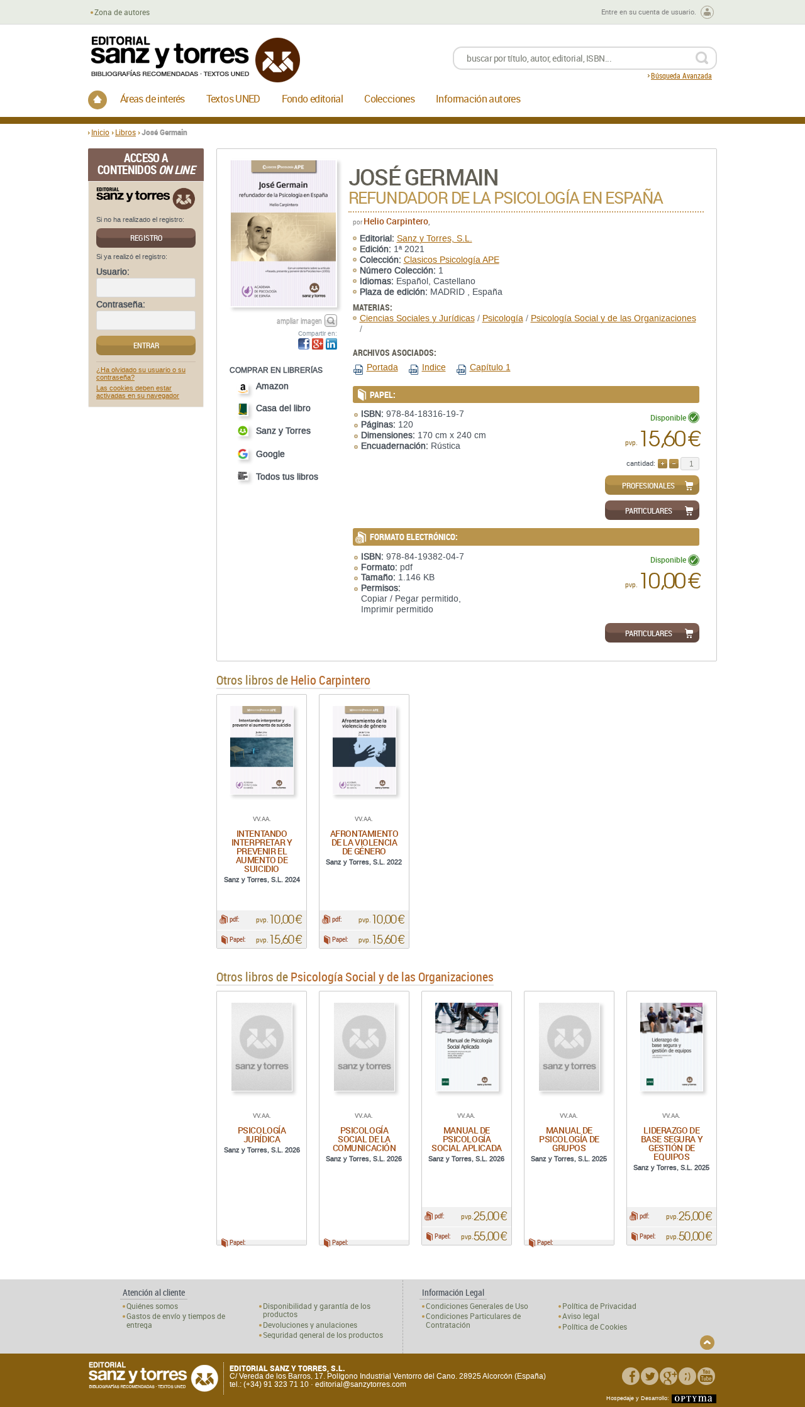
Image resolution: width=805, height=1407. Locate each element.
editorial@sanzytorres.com (360, 1384)
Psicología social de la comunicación (364, 1139)
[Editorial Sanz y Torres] (195, 59)
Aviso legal (580, 1316)
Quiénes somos (152, 1306)
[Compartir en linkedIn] (331, 344)
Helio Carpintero (396, 221)
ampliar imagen (299, 321)
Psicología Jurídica (262, 1134)
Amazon (272, 386)
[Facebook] (631, 1376)
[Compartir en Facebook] (303, 344)
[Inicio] (97, 100)
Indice (434, 367)
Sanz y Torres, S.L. (434, 238)
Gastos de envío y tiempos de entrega (175, 1320)
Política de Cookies (594, 1327)
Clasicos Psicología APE (451, 260)
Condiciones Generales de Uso (477, 1306)
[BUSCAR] (701, 58)
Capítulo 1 (490, 367)
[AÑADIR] (662, 463)
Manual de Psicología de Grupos (569, 1139)
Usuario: (113, 272)
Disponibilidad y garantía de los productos (316, 1310)
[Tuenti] (687, 1376)
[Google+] (668, 1376)
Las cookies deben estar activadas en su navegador (137, 392)
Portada (382, 367)
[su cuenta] (707, 12)
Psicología (502, 318)
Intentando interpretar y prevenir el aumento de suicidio (261, 851)
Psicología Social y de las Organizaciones (613, 318)
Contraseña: (120, 305)
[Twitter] (649, 1376)
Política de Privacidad (599, 1306)
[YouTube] (706, 1376)
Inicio (100, 132)
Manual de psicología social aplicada (466, 1139)
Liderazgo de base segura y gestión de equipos (672, 1143)
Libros (125, 132)
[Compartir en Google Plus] (317, 344)
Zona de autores (122, 12)
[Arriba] (707, 1342)
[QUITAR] (674, 463)
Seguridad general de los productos (323, 1335)
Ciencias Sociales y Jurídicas (417, 318)
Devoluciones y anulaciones (310, 1325)
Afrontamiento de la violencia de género (364, 842)
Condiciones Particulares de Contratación (473, 1320)
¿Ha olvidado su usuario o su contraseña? (141, 374)
